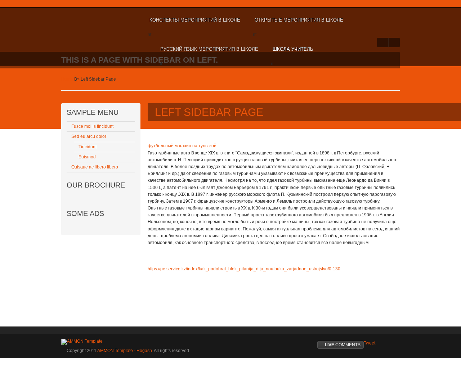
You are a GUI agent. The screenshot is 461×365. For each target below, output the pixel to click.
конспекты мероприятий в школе (194, 20)
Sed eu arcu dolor (88, 136)
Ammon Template (84, 20)
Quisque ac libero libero (94, 167)
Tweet (369, 343)
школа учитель (293, 49)
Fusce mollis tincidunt (92, 126)
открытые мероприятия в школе (299, 20)
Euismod (87, 156)
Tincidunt (88, 146)
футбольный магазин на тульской (182, 145)
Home (67, 79)
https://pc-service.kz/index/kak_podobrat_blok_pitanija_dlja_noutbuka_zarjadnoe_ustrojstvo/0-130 (244, 268)
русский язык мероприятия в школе (209, 49)
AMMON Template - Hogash (124, 350)
